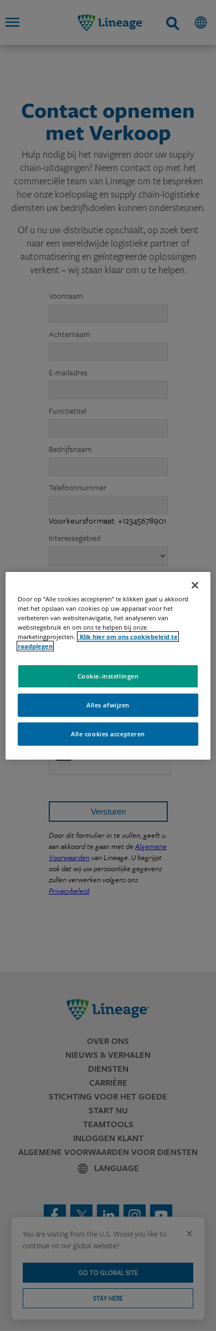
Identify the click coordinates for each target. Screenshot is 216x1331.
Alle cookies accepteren (108, 734)
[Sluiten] (195, 584)
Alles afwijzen (108, 705)
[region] (108, 665)
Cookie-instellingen (108, 676)
